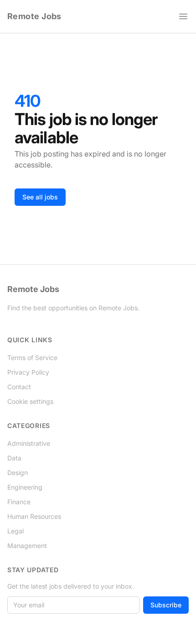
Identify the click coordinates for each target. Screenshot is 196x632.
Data (14, 458)
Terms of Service (32, 357)
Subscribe (165, 605)
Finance (19, 502)
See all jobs (40, 197)
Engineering (24, 487)
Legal (15, 531)
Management (27, 545)
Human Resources (34, 516)
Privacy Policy (28, 372)
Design (17, 472)
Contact (19, 387)
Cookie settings (30, 401)
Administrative (28, 443)
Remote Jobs (34, 16)
